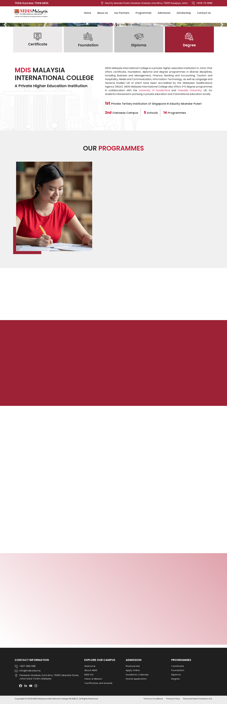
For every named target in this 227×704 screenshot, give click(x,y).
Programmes (143, 13)
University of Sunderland (154, 90)
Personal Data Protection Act (197, 698)
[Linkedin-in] (25, 686)
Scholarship (184, 13)
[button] (6, 25)
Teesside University (190, 90)
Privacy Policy (173, 698)
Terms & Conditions (153, 698)
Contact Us (204, 13)
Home (87, 13)
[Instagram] (36, 686)
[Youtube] (31, 686)
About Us (102, 13)
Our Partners (121, 13)
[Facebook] (20, 686)
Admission (164, 13)
